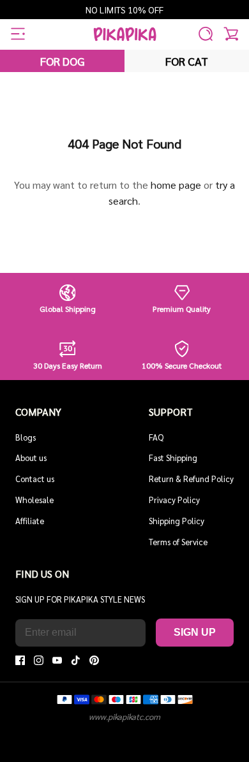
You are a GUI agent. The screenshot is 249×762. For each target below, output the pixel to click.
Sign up (195, 632)
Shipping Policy (176, 520)
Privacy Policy (174, 499)
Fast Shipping (173, 457)
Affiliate (29, 520)
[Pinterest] (94, 660)
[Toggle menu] (18, 33)
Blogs (25, 437)
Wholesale (34, 499)
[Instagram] (38, 660)
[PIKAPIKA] (125, 34)
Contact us (34, 478)
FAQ (156, 437)
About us (31, 457)
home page (176, 184)
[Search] (205, 33)
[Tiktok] (75, 660)
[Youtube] (57, 660)
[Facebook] (20, 660)
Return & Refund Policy (191, 478)
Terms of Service (178, 541)
